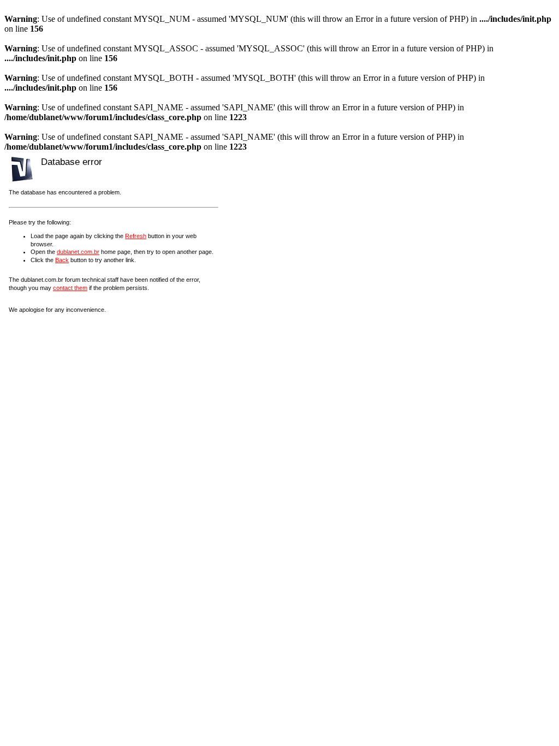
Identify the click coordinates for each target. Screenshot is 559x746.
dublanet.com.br (78, 251)
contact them (70, 288)
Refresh (135, 236)
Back (62, 260)
